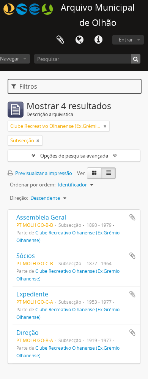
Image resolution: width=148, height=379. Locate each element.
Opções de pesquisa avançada (74, 155)
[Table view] (108, 173)
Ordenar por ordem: (32, 184)
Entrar (126, 39)
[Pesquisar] (135, 59)
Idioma (79, 39)
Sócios (25, 256)
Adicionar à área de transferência (132, 217)
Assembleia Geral (41, 217)
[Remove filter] (105, 126)
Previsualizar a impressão (43, 173)
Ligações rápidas (98, 39)
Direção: (19, 197)
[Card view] (94, 173)
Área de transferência (60, 39)
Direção (27, 332)
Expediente (32, 294)
